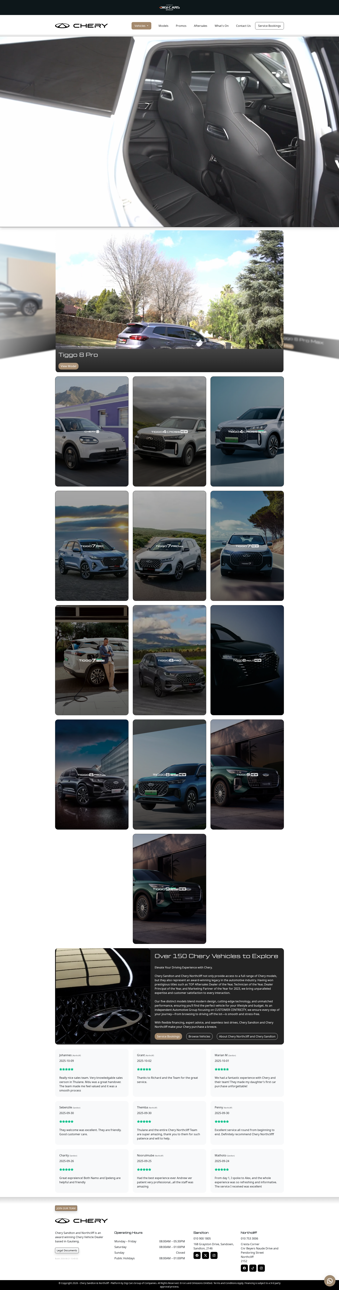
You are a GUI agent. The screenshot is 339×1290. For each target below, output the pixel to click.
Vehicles (140, 26)
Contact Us (243, 26)
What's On (222, 26)
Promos (181, 26)
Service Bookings (269, 26)
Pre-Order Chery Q (290, 346)
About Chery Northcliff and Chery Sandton (247, 1036)
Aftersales (200, 26)
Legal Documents (67, 1250)
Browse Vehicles (199, 1036)
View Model (68, 366)
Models (163, 26)
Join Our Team (66, 1208)
